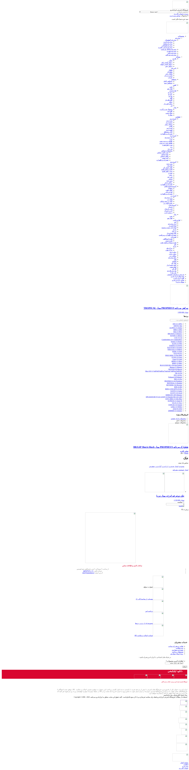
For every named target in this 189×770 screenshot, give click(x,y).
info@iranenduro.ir (88, 573)
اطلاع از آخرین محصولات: (174, 661)
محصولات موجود (180, 422)
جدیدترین (171, 466)
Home (186, 453)
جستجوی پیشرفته (178, 470)
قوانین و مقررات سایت (175, 646)
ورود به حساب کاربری (181, 14)
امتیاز (176, 466)
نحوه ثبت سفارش (177, 650)
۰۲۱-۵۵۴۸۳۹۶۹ (88, 571)
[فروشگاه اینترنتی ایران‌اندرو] (180, 8)
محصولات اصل (181, 420)
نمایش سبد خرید (175, 16)
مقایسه (179, 502)
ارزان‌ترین (165, 466)
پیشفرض (152, 466)
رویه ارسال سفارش (176, 654)
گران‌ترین (158, 466)
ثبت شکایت (179, 648)
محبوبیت (181, 466)
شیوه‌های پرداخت (177, 652)
